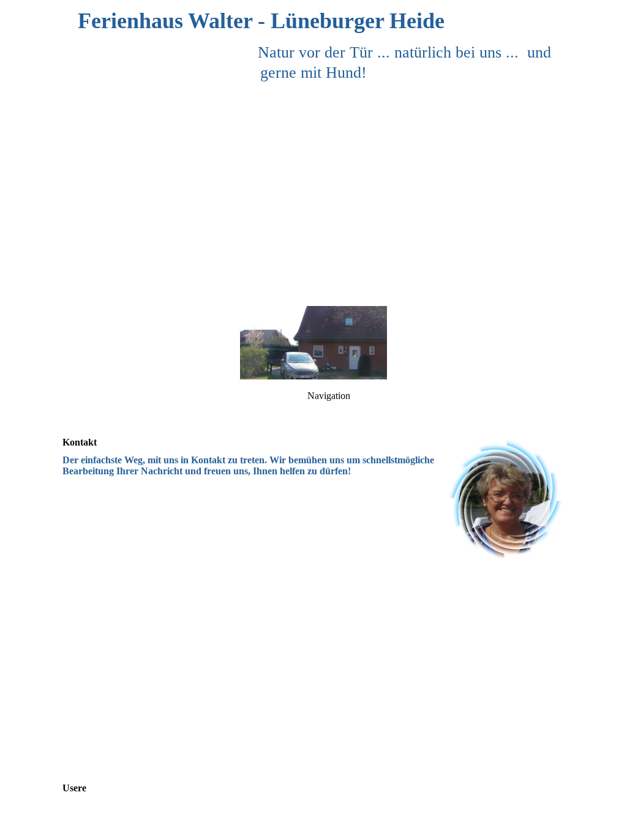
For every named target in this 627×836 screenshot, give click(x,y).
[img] (313, 153)
